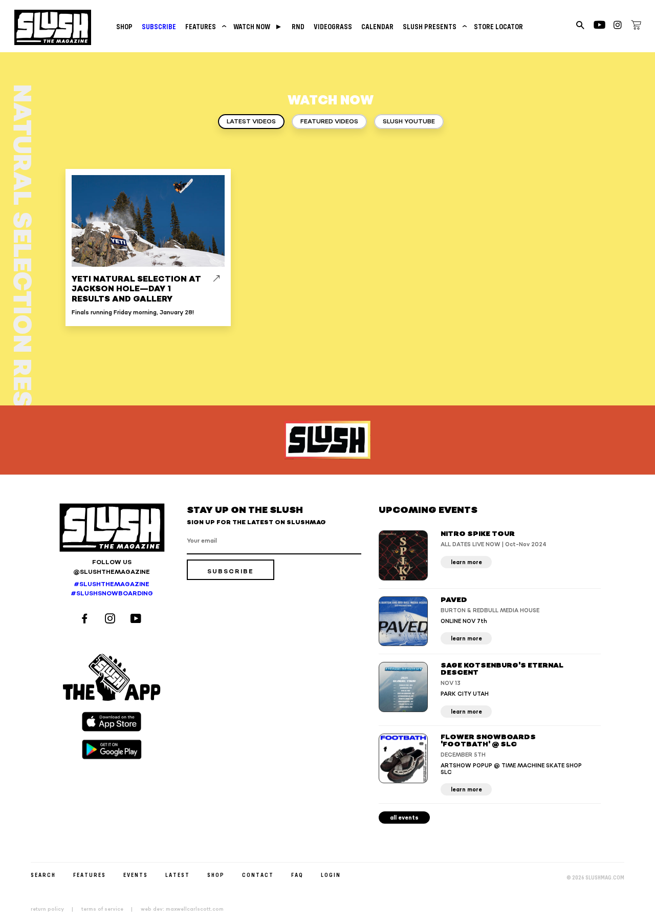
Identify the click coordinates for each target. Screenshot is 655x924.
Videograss (333, 26)
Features (204, 26)
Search (43, 874)
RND (298, 26)
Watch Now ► (257, 26)
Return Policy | (55, 909)
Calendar (377, 26)
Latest (177, 874)
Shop (124, 26)
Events (135, 874)
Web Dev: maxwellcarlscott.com (182, 909)
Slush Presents (434, 26)
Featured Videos (329, 121)
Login (331, 874)
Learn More (466, 562)
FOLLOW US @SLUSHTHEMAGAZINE (111, 567)
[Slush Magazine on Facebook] (86, 620)
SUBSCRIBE (159, 26)
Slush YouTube (409, 121)
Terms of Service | (110, 909)
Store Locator (498, 26)
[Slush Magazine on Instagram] (111, 620)
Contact (258, 874)
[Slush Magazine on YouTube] (137, 620)
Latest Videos (251, 121)
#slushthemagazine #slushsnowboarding (112, 589)
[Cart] (636, 26)
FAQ (297, 874)
